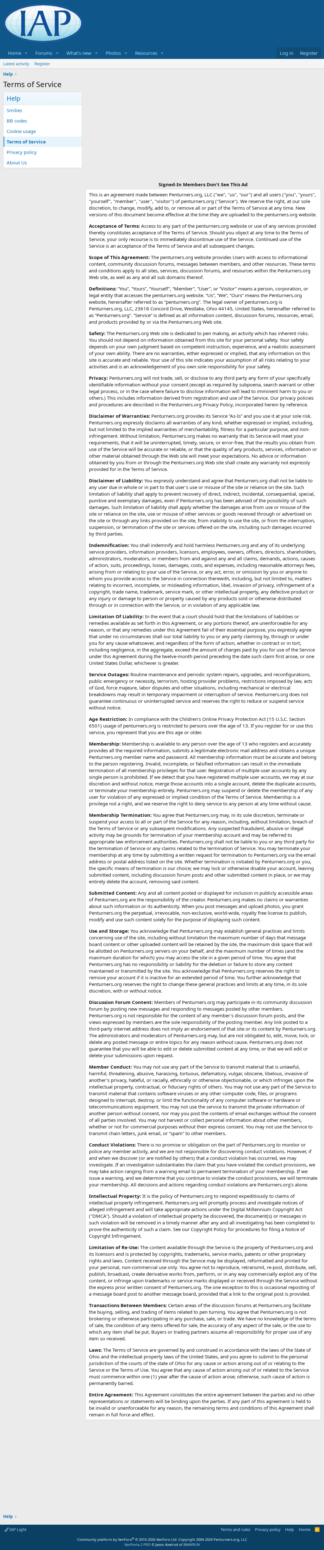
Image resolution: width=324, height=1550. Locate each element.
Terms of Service (26, 141)
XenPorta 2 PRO (137, 1544)
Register (42, 64)
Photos (113, 53)
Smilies (14, 110)
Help (289, 1529)
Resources (146, 53)
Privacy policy (22, 152)
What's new (78, 53)
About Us (17, 162)
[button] (26, 53)
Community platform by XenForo (127, 1539)
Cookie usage (21, 131)
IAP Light (18, 1529)
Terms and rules (235, 1529)
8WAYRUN (192, 1544)
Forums (43, 53)
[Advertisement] (203, 136)
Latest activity (16, 64)
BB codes (17, 121)
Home (14, 53)
